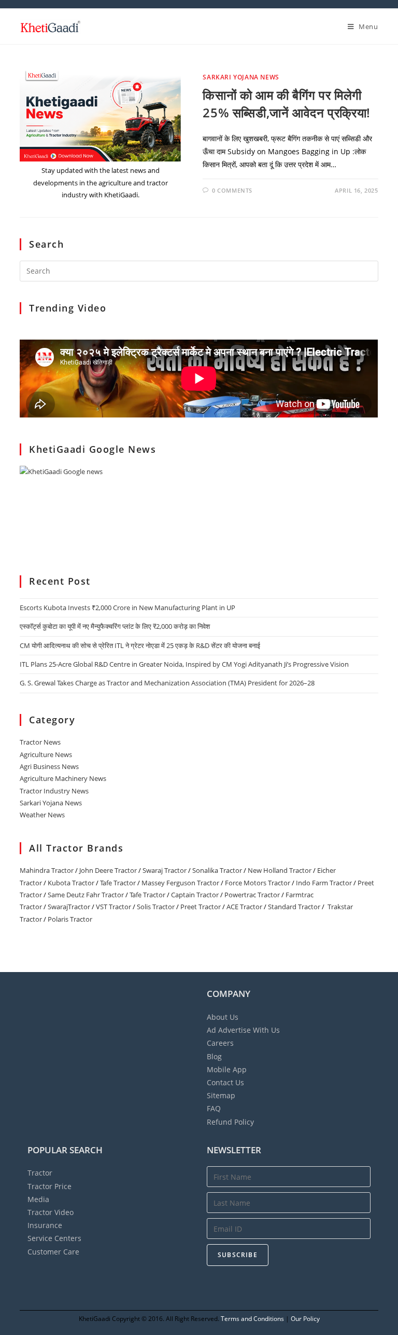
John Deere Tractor (108, 870)
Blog (214, 1056)
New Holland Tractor (279, 870)
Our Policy (305, 1318)
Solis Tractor (156, 906)
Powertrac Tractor (252, 894)
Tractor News (40, 742)
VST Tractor (113, 906)
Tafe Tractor (118, 882)
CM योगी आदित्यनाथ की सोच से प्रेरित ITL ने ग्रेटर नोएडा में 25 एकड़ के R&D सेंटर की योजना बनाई (140, 645)
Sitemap (221, 1095)
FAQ (214, 1108)
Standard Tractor (294, 906)
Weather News (42, 814)
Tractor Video (50, 1212)
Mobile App (227, 1069)
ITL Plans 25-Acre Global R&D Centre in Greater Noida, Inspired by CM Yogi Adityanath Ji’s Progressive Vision (184, 664)
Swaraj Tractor (165, 870)
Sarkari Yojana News (241, 77)
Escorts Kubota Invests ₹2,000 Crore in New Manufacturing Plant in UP (127, 607)
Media (38, 1199)
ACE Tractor (244, 906)
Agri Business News (49, 766)
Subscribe (238, 1254)
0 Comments (232, 190)
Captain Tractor (195, 894)
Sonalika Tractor (217, 870)
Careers (220, 1043)
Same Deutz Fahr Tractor (86, 894)
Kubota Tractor (71, 882)
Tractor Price (49, 1186)
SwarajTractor (69, 906)
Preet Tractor (200, 906)
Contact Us (225, 1082)
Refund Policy (230, 1122)
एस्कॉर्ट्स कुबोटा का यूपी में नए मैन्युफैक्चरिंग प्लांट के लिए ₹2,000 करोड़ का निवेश (115, 626)
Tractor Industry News (54, 790)
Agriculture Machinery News (63, 778)
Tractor (39, 1173)
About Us (222, 1017)
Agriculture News (46, 754)
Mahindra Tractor (47, 870)
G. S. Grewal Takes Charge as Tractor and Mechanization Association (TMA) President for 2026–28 (167, 682)
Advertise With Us (243, 1030)
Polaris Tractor (70, 919)
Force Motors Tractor (257, 882)
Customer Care (53, 1252)
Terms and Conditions (252, 1318)
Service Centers (54, 1238)
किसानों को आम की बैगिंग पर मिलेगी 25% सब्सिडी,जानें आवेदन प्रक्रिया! (287, 103)
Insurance (44, 1225)
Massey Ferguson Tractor (180, 882)
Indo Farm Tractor (324, 882)
